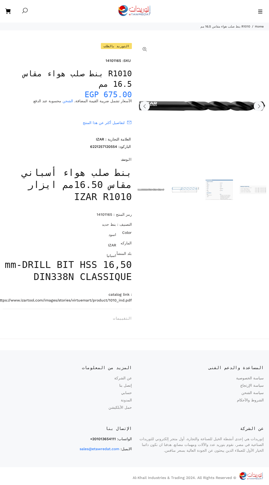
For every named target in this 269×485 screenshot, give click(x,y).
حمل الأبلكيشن (120, 407)
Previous (145, 106)
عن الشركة (123, 378)
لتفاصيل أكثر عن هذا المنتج (104, 123)
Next (259, 106)
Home (259, 26)
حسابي (126, 393)
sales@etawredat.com (99, 449)
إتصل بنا (125, 385)
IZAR (100, 139)
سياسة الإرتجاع (252, 385)
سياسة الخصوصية (250, 378)
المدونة (126, 400)
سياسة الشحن (252, 393)
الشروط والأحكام (250, 400)
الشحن (68, 101)
